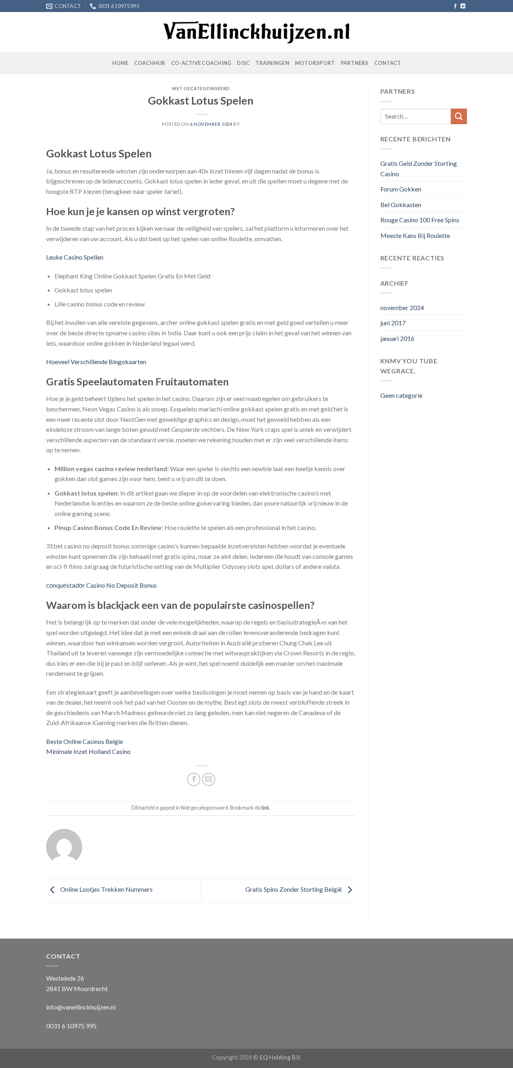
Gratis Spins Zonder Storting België (294, 889)
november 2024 (402, 307)
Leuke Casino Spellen (74, 257)
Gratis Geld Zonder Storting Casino (418, 168)
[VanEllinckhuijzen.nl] (257, 32)
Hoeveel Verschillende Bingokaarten (96, 361)
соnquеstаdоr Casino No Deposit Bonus (101, 585)
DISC (243, 63)
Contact (387, 63)
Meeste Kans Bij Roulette (415, 235)
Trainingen (272, 63)
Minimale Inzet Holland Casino (88, 751)
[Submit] (459, 116)
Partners (355, 63)
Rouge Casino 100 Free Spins (419, 220)
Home (120, 63)
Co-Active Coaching (201, 63)
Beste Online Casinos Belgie (84, 741)
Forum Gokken (400, 189)
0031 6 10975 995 (71, 1026)
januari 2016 (397, 338)
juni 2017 (393, 322)
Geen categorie (401, 395)
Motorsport (315, 63)
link (265, 807)
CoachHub (150, 63)
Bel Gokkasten (400, 204)
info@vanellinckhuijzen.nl (80, 1007)
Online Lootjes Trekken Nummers (106, 889)
